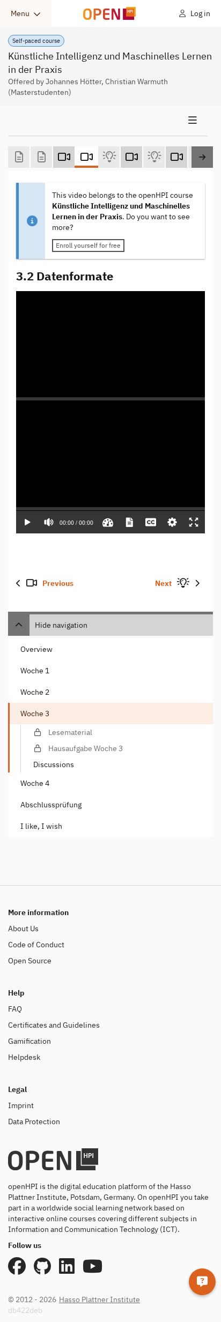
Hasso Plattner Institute (99, 1299)
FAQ (15, 1009)
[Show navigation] (108, 121)
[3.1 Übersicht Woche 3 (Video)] (64, 157)
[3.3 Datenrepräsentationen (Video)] (131, 157)
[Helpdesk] (202, 1281)
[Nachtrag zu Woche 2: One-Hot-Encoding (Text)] (41, 157)
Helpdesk (24, 1057)
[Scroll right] (202, 157)
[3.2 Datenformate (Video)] (86, 157)
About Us (23, 928)
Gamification (29, 1041)
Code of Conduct (36, 944)
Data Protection (34, 1121)
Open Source (29, 960)
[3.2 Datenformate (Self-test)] (109, 157)
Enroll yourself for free (88, 245)
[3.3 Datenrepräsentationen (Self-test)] (154, 157)
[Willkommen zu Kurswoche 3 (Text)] (19, 157)
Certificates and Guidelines (54, 1025)
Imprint (21, 1105)
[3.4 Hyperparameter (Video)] (176, 157)
